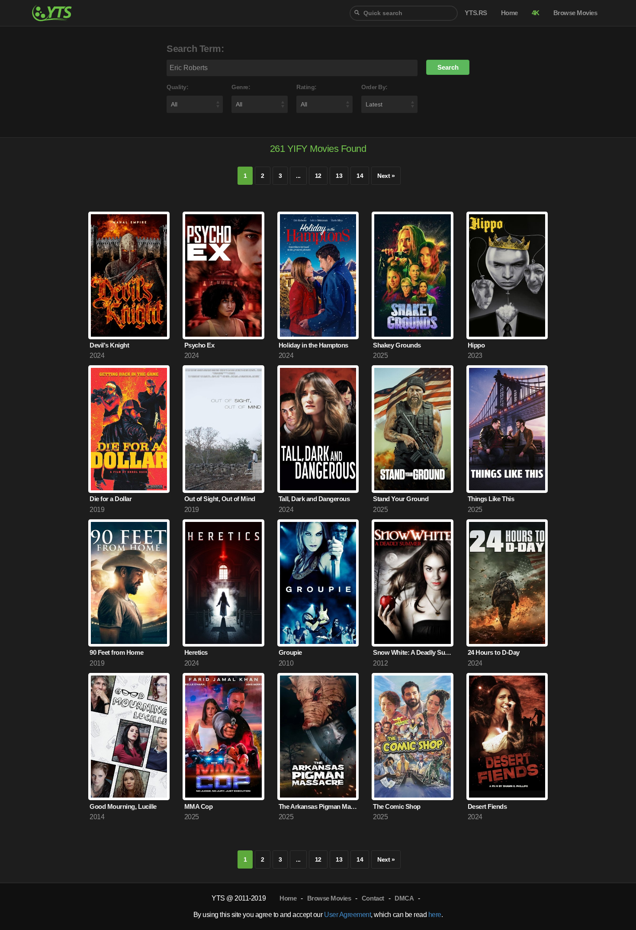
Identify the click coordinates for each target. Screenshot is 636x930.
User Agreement (347, 914)
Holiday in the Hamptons (313, 345)
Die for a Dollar (111, 498)
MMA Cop (198, 806)
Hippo (476, 345)
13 (339, 175)
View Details (129, 315)
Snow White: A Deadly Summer (413, 652)
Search (448, 67)
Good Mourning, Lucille (123, 806)
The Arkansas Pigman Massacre (319, 806)
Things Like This (491, 498)
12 (318, 175)
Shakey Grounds (397, 345)
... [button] (298, 175)
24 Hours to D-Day (494, 652)
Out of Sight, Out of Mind (219, 498)
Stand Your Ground (400, 498)
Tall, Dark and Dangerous (314, 498)
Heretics (196, 652)
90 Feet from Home (116, 652)
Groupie (290, 652)
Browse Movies (329, 898)
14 (360, 175)
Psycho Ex (199, 345)
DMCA (404, 898)
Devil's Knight (109, 345)
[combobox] (404, 13)
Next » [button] (386, 175)
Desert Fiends (487, 806)
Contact (373, 898)
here (434, 914)
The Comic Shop (396, 806)
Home (287, 898)
